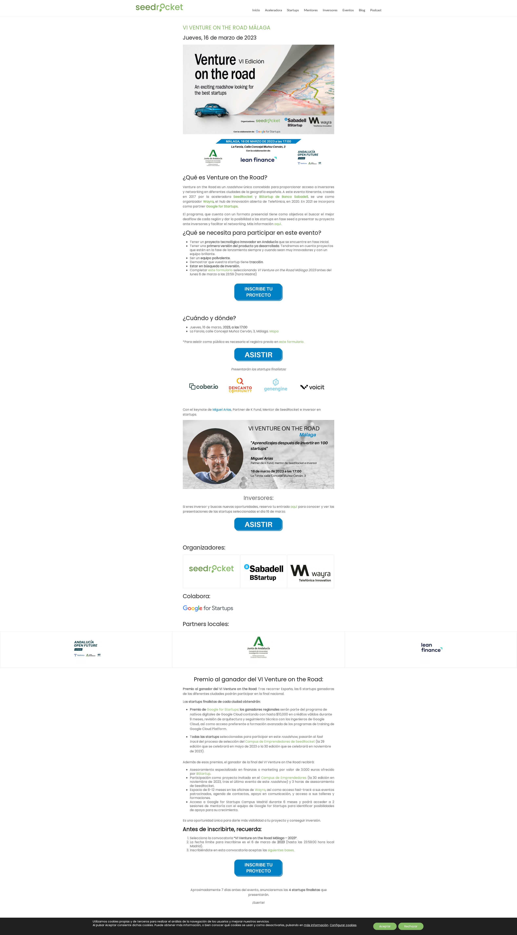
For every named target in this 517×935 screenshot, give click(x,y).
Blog (362, 10)
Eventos (348, 10)
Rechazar (410, 926)
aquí (277, 224)
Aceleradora (273, 10)
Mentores (311, 10)
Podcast (375, 10)
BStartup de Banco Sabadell (283, 196)
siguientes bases (281, 850)
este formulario (220, 270)
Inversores (330, 10)
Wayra (208, 201)
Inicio (256, 10)
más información (316, 925)
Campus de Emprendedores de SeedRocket (280, 741)
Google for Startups (222, 206)
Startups (293, 10)
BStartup (203, 773)
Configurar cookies (343, 925)
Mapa (273, 331)
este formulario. (291, 341)
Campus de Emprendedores (284, 777)
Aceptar (385, 926)
